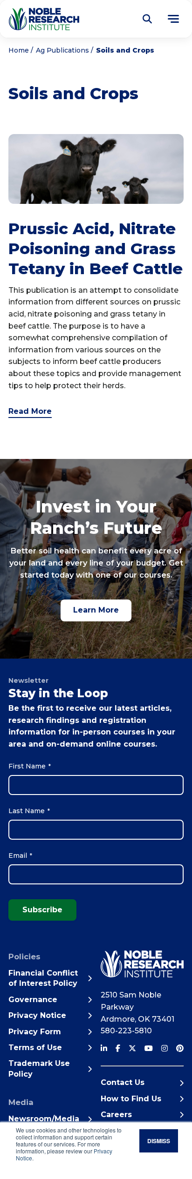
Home (18, 50)
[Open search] (147, 19)
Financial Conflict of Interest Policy (43, 978)
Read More (30, 411)
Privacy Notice (37, 1015)
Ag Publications (62, 50)
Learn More (96, 610)
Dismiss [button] (158, 1141)
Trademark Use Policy (39, 1068)
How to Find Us (131, 1098)
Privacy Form (34, 1031)
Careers (116, 1114)
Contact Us (122, 1082)
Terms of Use (35, 1047)
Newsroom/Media (43, 1118)
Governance (32, 999)
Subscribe (42, 909)
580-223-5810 (126, 1030)
